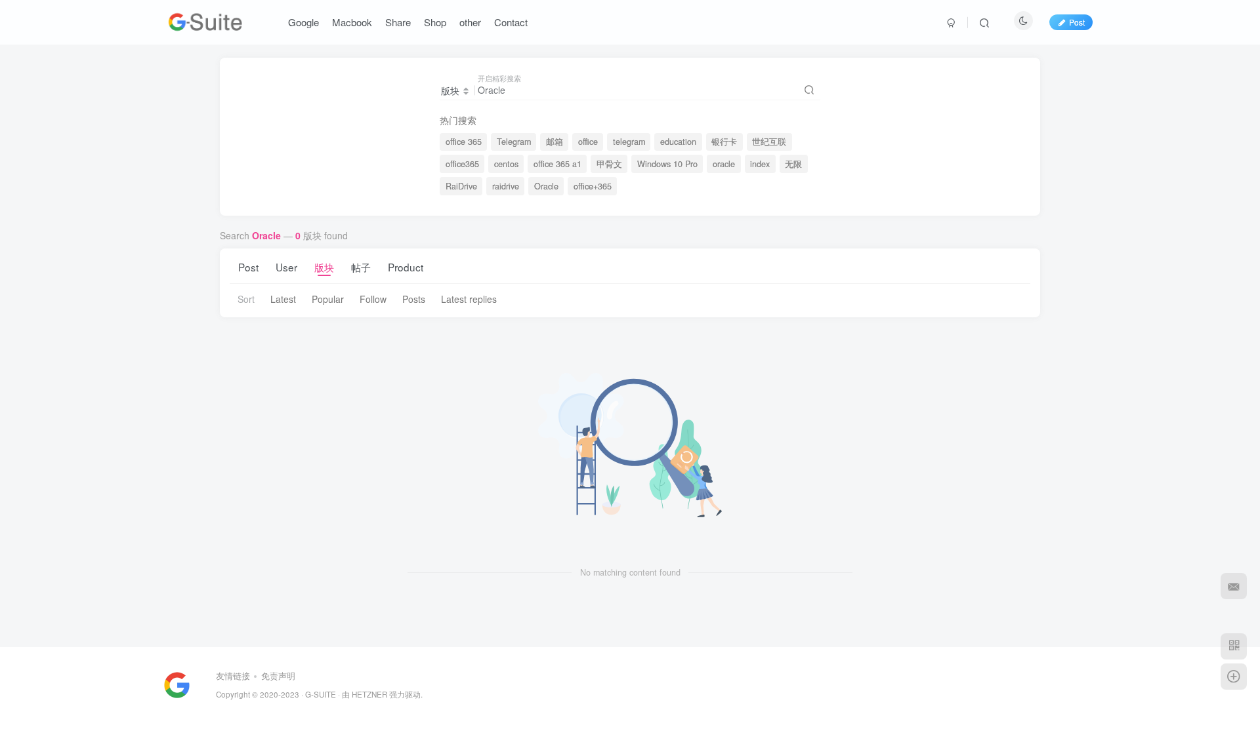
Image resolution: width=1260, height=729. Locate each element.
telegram (629, 142)
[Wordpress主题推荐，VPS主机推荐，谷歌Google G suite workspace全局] (177, 683)
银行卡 (724, 142)
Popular (328, 298)
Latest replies (469, 298)
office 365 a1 (557, 164)
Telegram (514, 142)
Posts (413, 298)
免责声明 (278, 675)
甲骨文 (609, 164)
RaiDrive (461, 186)
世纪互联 (769, 142)
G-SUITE (320, 694)
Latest (283, 298)
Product (405, 267)
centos (506, 164)
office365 (462, 164)
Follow (373, 298)
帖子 (361, 267)
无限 (793, 164)
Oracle (546, 186)
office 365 (464, 142)
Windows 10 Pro (667, 164)
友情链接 (233, 675)
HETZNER (369, 694)
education (678, 142)
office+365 (593, 186)
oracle (724, 164)
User (286, 267)
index (760, 164)
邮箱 (554, 142)
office (588, 142)
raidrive (505, 186)
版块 (324, 267)
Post (248, 267)
